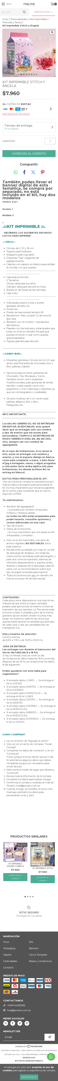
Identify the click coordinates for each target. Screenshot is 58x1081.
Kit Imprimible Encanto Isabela (15, 865)
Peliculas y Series (12, 22)
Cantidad (8, 141)
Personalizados (18, 19)
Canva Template (38, 954)
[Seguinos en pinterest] (26, 1023)
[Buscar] (24, 12)
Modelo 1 (7, 209)
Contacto (8, 967)
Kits (31, 942)
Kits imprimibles (38, 19)
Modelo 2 (8, 215)
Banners (33, 948)
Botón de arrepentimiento (29, 1061)
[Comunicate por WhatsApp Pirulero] (51, 1056)
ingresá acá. (29, 1058)
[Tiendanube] (29, 1047)
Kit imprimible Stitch (42, 868)
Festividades (10, 961)
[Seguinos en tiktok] (19, 1023)
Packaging (9, 948)
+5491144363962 (16, 1005)
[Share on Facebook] (24, 172)
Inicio (5, 19)
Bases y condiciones (40, 961)
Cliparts (7, 954)
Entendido (29, 1077)
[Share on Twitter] (33, 172)
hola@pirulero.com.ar (19, 1010)
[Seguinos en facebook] (12, 1023)
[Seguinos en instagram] (5, 1023)
